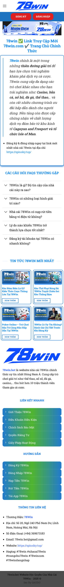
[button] (5, 6)
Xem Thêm (10, 300)
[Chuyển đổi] (6, 185)
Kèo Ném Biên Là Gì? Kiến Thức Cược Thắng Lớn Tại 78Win (14, 291)
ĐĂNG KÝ (21, 16)
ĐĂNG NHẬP (43, 16)
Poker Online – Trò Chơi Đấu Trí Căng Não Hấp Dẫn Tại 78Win (15, 327)
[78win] (32, 6)
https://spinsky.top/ (18, 152)
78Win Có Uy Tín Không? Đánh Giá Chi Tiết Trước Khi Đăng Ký (48, 327)
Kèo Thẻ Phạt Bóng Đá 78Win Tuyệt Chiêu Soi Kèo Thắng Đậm (46, 291)
